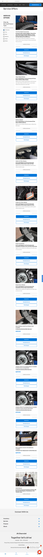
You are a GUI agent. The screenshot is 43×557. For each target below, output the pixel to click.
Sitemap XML (31, 542)
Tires (6, 32)
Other (6, 34)
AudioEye (36, 542)
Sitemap (27, 542)
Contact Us (26, 49)
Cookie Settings (21, 545)
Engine (6, 38)
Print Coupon (26, 55)
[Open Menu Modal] (2, 1)
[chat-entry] (39, 552)
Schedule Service (35, 4)
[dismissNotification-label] (41, 545)
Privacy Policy (7, 542)
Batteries (6, 36)
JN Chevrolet (25, 540)
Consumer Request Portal (15, 542)
